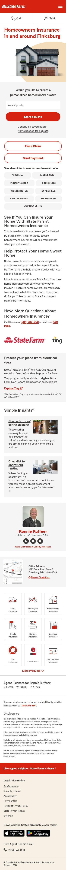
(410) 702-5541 (30, 322)
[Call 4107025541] (26, 541)
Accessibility (10, 796)
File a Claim (33, 146)
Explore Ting (11, 388)
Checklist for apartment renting (17, 465)
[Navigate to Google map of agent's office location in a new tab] (40, 541)
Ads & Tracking (11, 786)
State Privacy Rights (14, 811)
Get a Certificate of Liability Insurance (33, 547)
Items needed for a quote (33, 131)
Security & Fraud (12, 791)
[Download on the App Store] (14, 833)
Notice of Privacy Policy (16, 806)
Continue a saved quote (32, 126)
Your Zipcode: (16, 105)
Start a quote (33, 116)
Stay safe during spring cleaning (19, 423)
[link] (16, 6)
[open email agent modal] (33, 541)
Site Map (8, 816)
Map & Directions (40, 577)
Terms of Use (10, 801)
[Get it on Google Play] (38, 833)
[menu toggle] (60, 6)
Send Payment (33, 158)
